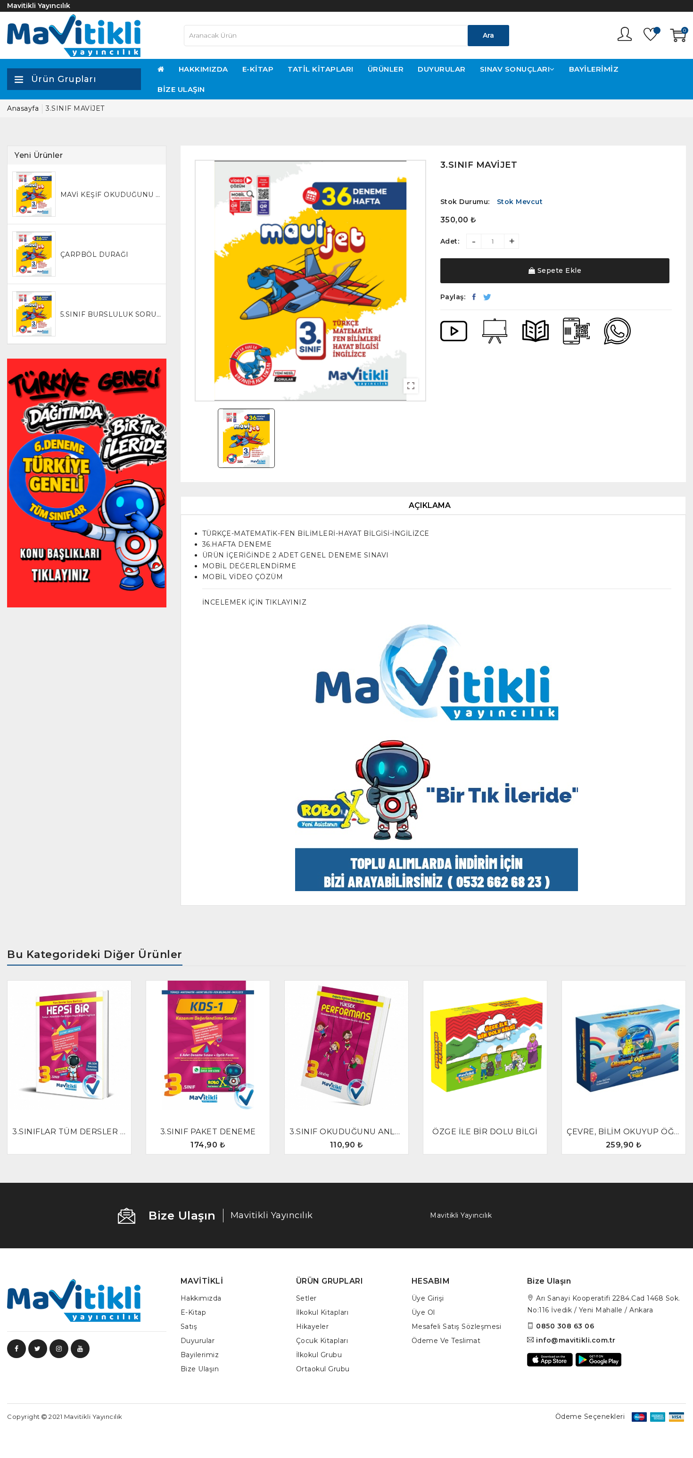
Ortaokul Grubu (323, 1369)
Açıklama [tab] (430, 505)
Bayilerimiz (594, 69)
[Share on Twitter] (487, 297)
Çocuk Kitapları (322, 1340)
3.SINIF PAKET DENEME (208, 1131)
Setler (306, 1298)
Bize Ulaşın (181, 89)
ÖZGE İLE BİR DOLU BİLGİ (485, 1131)
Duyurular (442, 69)
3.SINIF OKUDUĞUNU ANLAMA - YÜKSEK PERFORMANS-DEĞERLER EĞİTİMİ (346, 1131)
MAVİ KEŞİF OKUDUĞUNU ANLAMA (110, 194)
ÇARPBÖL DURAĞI (94, 254)
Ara (488, 35)
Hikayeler (312, 1326)
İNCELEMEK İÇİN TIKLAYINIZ (254, 602)
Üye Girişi (428, 1298)
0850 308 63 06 (565, 1326)
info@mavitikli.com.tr (576, 1340)
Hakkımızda (203, 69)
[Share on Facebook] (474, 297)
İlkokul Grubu (319, 1355)
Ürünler (386, 69)
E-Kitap (258, 69)
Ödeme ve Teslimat (446, 1340)
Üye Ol (423, 1312)
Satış (189, 1326)
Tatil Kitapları (321, 69)
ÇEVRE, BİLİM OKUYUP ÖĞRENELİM (624, 1131)
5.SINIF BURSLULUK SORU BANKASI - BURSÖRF (110, 314)
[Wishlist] (651, 35)
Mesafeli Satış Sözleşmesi (457, 1326)
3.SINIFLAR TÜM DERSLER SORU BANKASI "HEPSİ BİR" (69, 1131)
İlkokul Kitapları (322, 1312)
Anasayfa (23, 108)
